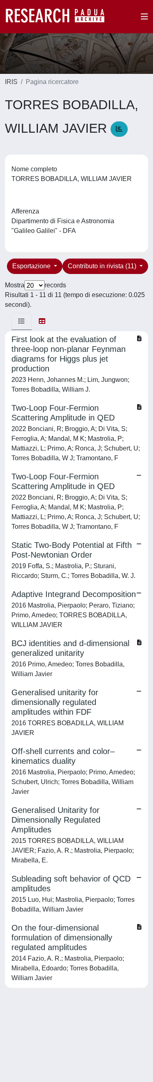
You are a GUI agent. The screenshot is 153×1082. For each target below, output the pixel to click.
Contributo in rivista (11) (103, 266)
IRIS (11, 81)
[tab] (21, 321)
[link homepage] (59, 16)
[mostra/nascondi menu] (144, 17)
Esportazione (32, 266)
